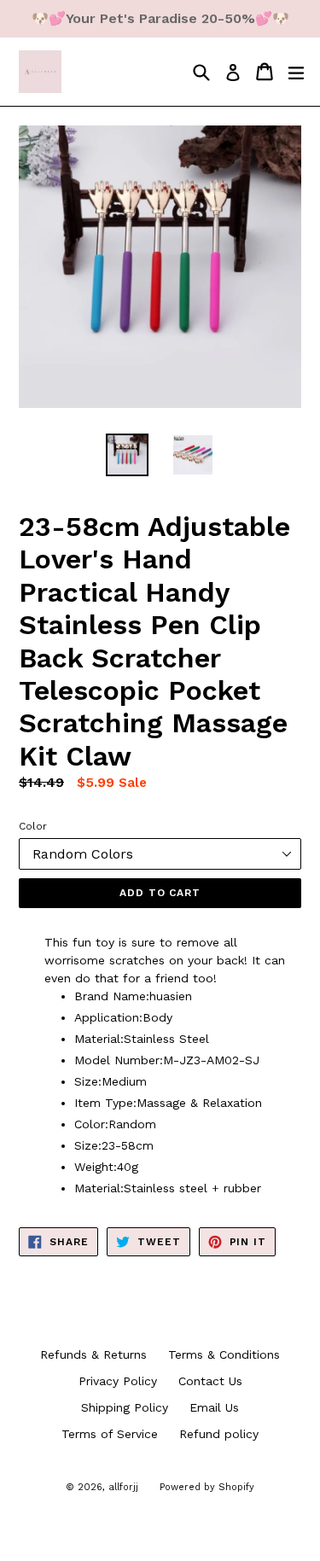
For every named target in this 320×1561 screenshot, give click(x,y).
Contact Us (210, 1381)
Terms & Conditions (224, 1354)
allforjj (123, 1487)
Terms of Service (109, 1434)
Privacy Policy (118, 1381)
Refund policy (219, 1434)
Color (33, 826)
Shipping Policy (124, 1407)
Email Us (214, 1407)
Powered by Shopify (207, 1487)
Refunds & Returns (93, 1354)
